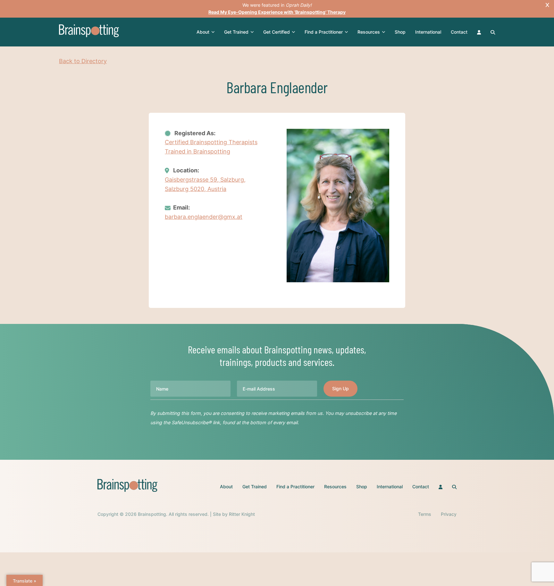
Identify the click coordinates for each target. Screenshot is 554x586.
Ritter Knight (242, 514)
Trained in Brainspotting (197, 151)
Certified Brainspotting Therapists (211, 142)
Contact (459, 32)
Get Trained (236, 32)
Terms (424, 514)
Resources (368, 32)
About (203, 32)
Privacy (449, 514)
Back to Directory (83, 61)
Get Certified (276, 32)
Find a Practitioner (324, 32)
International (428, 32)
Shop (400, 32)
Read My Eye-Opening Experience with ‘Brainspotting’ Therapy (277, 12)
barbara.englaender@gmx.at (203, 216)
